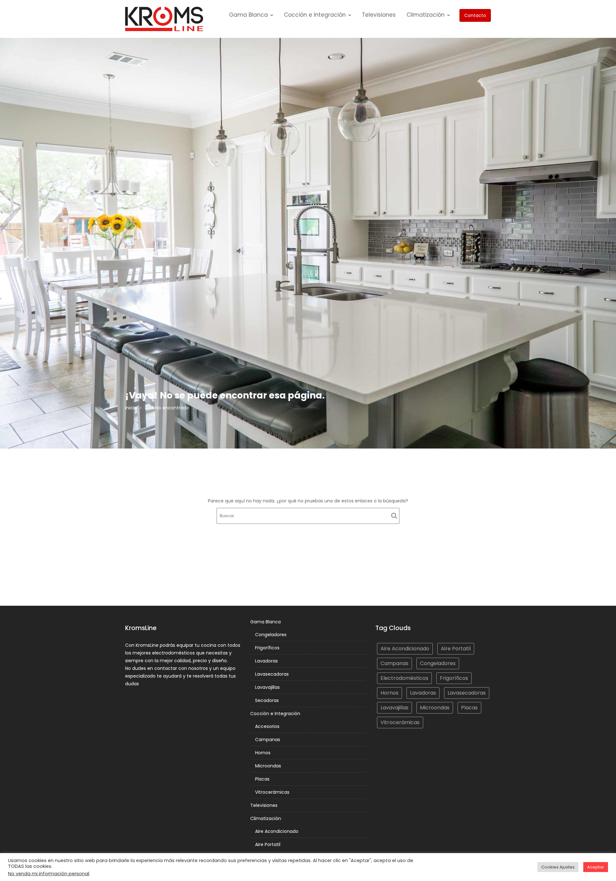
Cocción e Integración (315, 15)
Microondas (268, 766)
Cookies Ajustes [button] (558, 867)
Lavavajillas (267, 687)
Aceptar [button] (595, 867)
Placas (262, 779)
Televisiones (379, 15)
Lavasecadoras (272, 674)
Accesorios (267, 726)
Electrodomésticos (404, 678)
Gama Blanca (248, 15)
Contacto (475, 15)
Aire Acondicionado (276, 831)
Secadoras (267, 700)
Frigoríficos (267, 648)
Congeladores (271, 634)
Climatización (425, 15)
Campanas (267, 739)
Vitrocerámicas (272, 792)
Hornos (262, 752)
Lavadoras (266, 661)
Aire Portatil (267, 844)
